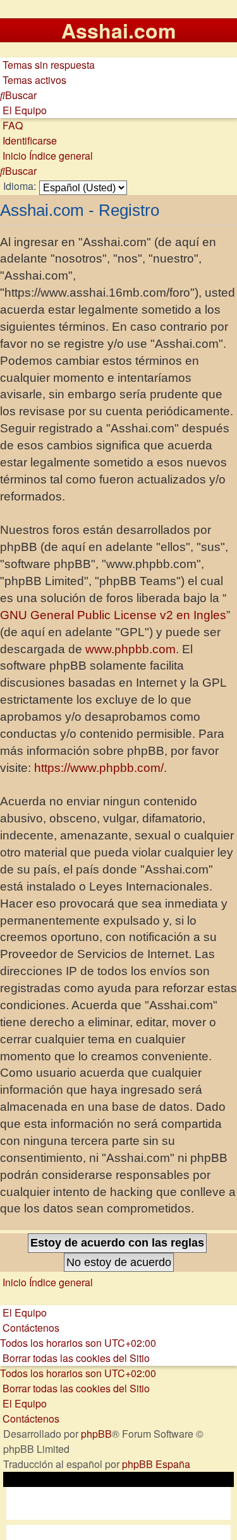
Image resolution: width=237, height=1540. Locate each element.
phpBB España (156, 1464)
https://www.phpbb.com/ (99, 767)
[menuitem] (47, 65)
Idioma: (19, 186)
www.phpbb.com (130, 649)
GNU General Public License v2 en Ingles (113, 615)
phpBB (96, 1433)
